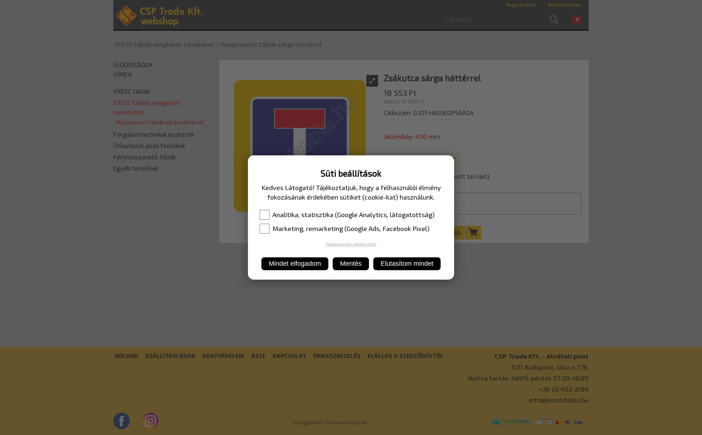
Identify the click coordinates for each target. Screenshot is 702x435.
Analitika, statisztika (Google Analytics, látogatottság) (353, 214)
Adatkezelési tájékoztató (351, 243)
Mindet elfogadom (295, 263)
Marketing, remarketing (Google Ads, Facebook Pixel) (351, 228)
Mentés (351, 263)
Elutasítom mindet (407, 263)
